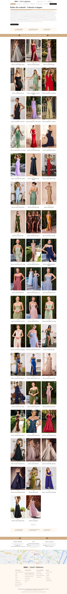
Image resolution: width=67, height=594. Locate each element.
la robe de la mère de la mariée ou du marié (36, 21)
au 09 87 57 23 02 (47, 30)
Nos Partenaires (48, 578)
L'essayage (47, 577)
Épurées (16, 575)
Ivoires (26, 581)
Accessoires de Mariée (39, 570)
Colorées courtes (27, 580)
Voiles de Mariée (38, 577)
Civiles (16, 578)
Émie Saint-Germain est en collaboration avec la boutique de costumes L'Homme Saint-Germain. (33, 589)
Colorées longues (27, 578)
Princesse (16, 577)
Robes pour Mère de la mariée (29, 576)
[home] (22, 2)
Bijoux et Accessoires (39, 573)
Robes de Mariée (18, 570)
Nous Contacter (40, 590)
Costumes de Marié (28, 570)
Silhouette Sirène (17, 585)
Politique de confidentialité (28, 590)
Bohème (16, 573)
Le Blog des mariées (49, 580)
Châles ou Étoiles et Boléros (40, 575)
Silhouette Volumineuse (18, 584)
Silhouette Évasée (17, 582)
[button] (19, 4)
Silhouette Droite (17, 580)
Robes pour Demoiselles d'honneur (30, 574)
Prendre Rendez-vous (53, 3)
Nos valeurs (47, 573)
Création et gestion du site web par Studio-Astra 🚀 (39, 591)
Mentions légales (35, 590)
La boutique (47, 575)
